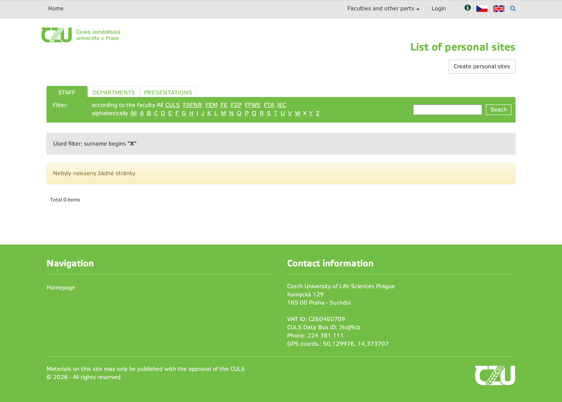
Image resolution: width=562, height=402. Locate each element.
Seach (498, 109)
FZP (236, 105)
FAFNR (192, 105)
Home (56, 8)
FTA (269, 105)
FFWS (252, 105)
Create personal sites (482, 66)
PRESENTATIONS (168, 93)
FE (224, 105)
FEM (211, 105)
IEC (281, 105)
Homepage (60, 287)
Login (439, 8)
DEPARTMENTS (113, 93)
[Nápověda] (467, 8)
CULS (172, 105)
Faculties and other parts (380, 8)
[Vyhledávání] (513, 8)
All (133, 113)
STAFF (66, 93)
